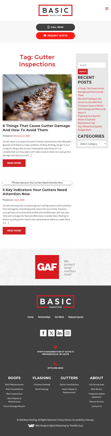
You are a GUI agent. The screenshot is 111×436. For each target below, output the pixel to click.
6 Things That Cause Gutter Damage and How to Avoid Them (91, 92)
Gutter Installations (69, 384)
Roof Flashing (41, 389)
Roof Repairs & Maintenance (14, 400)
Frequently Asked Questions (97, 395)
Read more (14, 163)
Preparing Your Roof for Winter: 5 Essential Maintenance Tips (89, 119)
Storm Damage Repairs (14, 406)
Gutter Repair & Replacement (69, 391)
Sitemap (89, 419)
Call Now (56, 27)
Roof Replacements (14, 384)
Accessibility (78, 419)
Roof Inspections (14, 393)
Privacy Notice (64, 419)
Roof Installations (14, 389)
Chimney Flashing (42, 384)
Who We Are (96, 389)
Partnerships (44, 317)
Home (31, 317)
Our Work (59, 317)
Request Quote (57, 35)
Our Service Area (96, 384)
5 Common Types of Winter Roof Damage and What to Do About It (92, 109)
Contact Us (97, 406)
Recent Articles (96, 401)
